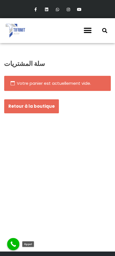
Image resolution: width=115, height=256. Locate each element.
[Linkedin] (46, 9)
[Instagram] (68, 9)
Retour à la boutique (31, 106)
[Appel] (13, 244)
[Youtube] (79, 9)
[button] (87, 30)
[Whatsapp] (57, 9)
